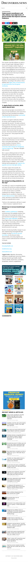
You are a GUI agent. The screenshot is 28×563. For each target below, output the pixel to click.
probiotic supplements (11, 211)
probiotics (20, 259)
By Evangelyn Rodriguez (16, 432)
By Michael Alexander (16, 462)
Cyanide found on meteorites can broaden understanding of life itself (15, 518)
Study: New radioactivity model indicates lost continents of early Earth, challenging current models (16, 480)
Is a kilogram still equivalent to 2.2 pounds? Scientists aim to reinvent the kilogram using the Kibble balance (16, 487)
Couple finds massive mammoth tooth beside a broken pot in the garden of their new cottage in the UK (15, 533)
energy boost (11, 256)
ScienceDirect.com (7, 251)
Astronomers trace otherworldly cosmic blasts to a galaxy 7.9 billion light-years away (16, 504)
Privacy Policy (14, 557)
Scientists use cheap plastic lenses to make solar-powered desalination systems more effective (15, 459)
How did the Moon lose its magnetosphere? (13, 498)
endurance (5, 256)
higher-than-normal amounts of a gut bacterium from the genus (13, 84)
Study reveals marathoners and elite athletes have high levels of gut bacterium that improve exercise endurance (15, 416)
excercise (18, 256)
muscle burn (14, 259)
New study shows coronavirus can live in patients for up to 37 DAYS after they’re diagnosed (16, 453)
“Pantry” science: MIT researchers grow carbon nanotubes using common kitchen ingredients (16, 540)
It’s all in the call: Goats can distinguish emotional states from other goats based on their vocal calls (16, 466)
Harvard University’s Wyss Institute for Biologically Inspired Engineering (13, 146)
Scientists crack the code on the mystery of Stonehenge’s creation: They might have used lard (16, 424)
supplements (17, 261)
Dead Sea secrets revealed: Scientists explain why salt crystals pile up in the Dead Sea (16, 546)
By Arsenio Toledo (15, 455)
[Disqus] (14, 336)
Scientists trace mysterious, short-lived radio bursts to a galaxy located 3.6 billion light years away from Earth (16, 473)
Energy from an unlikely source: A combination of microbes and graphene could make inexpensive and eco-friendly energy (16, 511)
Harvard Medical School (8, 196)
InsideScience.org (6, 249)
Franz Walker (12, 20)
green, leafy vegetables (11, 218)
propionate (5, 261)
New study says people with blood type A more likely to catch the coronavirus (16, 430)
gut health (14, 258)
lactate (8, 259)
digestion (12, 254)
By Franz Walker (15, 420)
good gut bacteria (6, 258)
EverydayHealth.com (7, 246)
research (11, 261)
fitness (23, 256)
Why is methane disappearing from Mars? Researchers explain (15, 493)
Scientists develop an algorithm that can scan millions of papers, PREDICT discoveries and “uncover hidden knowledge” (16, 437)
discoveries (19, 254)
